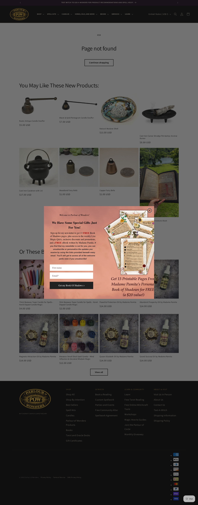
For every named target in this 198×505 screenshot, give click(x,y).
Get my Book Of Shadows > (71, 285)
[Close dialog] (149, 210)
